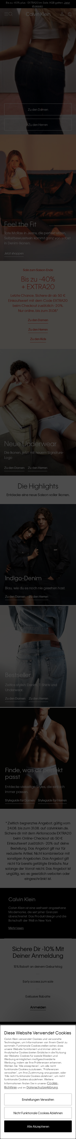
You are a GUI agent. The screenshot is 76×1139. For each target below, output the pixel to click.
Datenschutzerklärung (42, 1087)
